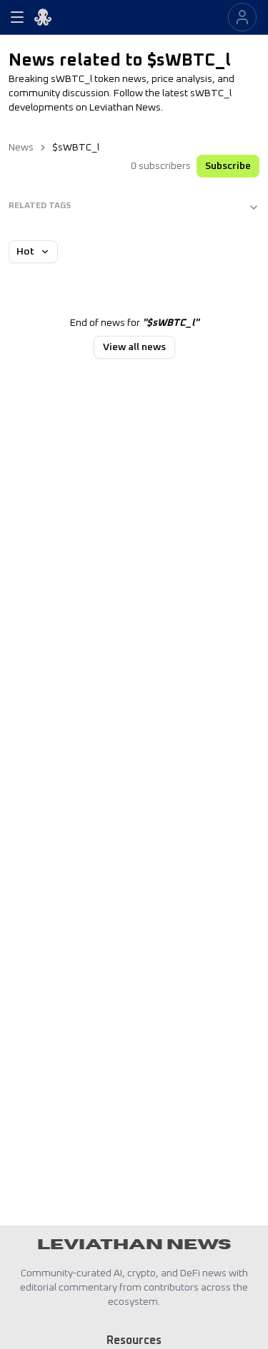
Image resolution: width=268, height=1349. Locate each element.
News (21, 148)
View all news (134, 347)
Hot (25, 252)
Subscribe (228, 166)
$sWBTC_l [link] (75, 148)
